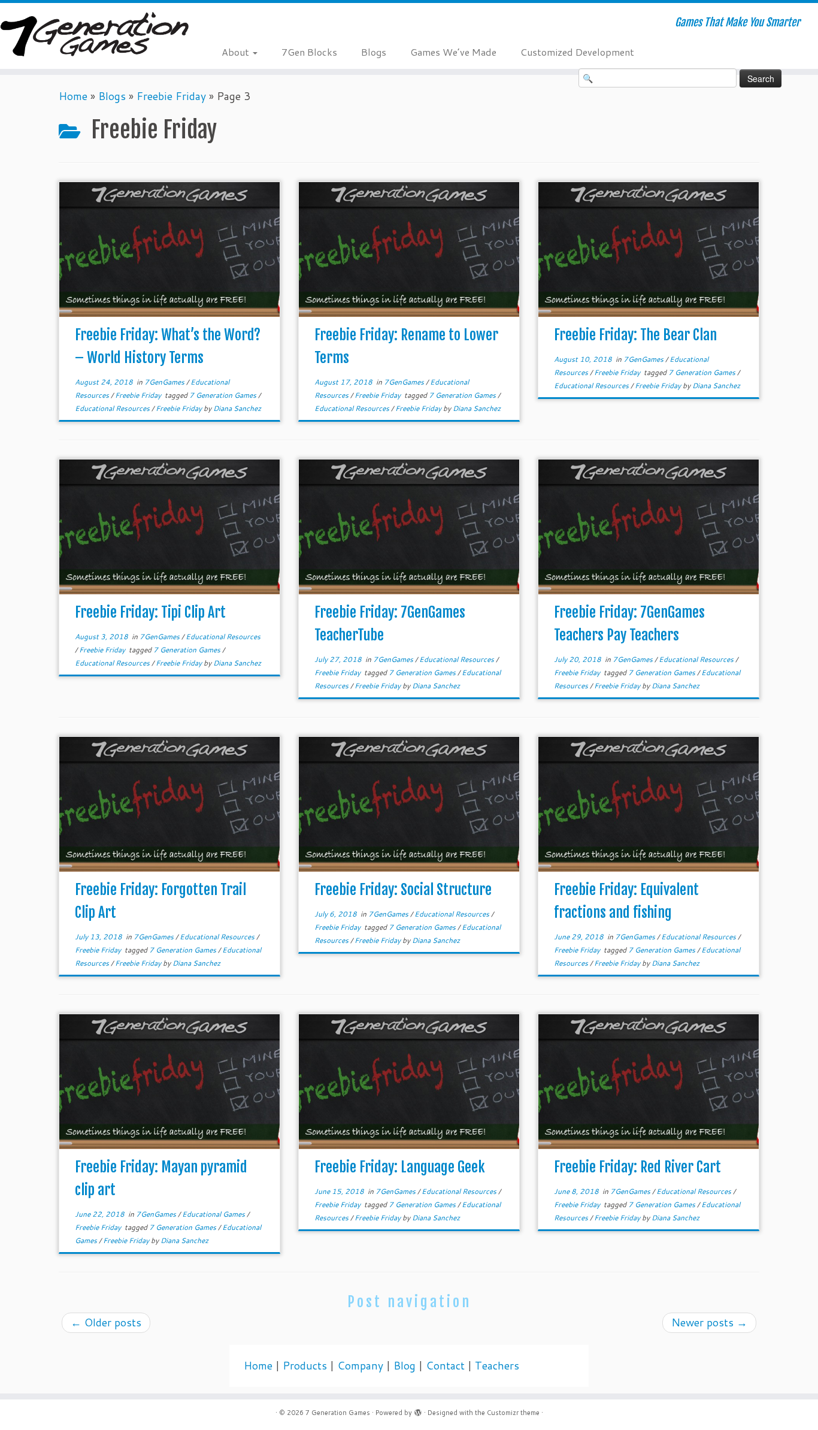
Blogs (373, 52)
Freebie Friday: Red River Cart (637, 1167)
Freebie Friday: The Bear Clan (635, 335)
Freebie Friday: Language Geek (399, 1167)
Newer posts (709, 1322)
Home (73, 96)
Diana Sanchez (237, 408)
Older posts (106, 1322)
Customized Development (577, 52)
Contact (445, 1365)
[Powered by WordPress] (418, 1410)
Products (305, 1365)
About (237, 52)
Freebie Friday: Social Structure (403, 890)
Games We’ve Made (453, 52)
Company (360, 1365)
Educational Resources (113, 408)
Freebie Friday (171, 96)
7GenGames (165, 382)
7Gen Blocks (309, 52)
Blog (404, 1365)
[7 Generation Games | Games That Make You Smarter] (94, 35)
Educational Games (214, 1214)
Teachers (497, 1365)
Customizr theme (513, 1412)
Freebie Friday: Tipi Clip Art (150, 612)
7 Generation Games (223, 395)
